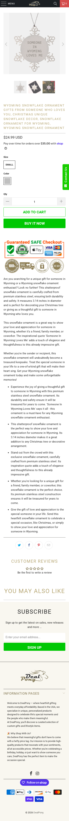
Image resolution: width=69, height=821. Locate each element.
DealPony (38, 812)
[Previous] (6, 44)
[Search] (55, 3)
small (9, 164)
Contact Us (65, 175)
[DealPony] (34, 3)
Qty (5, 194)
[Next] (63, 44)
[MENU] (2, 3)
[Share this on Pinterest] (39, 545)
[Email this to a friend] (49, 545)
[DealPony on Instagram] (37, 773)
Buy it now (34, 223)
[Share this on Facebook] (29, 545)
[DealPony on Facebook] (31, 773)
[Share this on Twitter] (19, 545)
